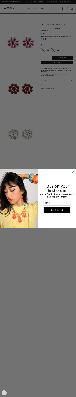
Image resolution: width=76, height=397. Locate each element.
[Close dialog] (73, 171)
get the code (57, 210)
